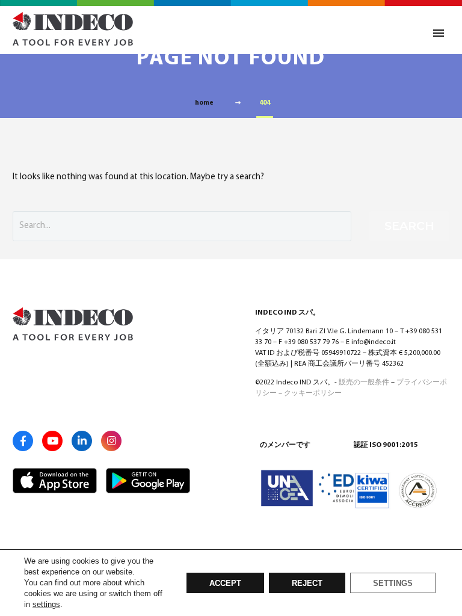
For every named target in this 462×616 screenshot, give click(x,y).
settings (46, 604)
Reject (307, 583)
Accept (225, 583)
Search (409, 226)
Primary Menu (438, 33)
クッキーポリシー (313, 393)
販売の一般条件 (364, 382)
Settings (393, 583)
